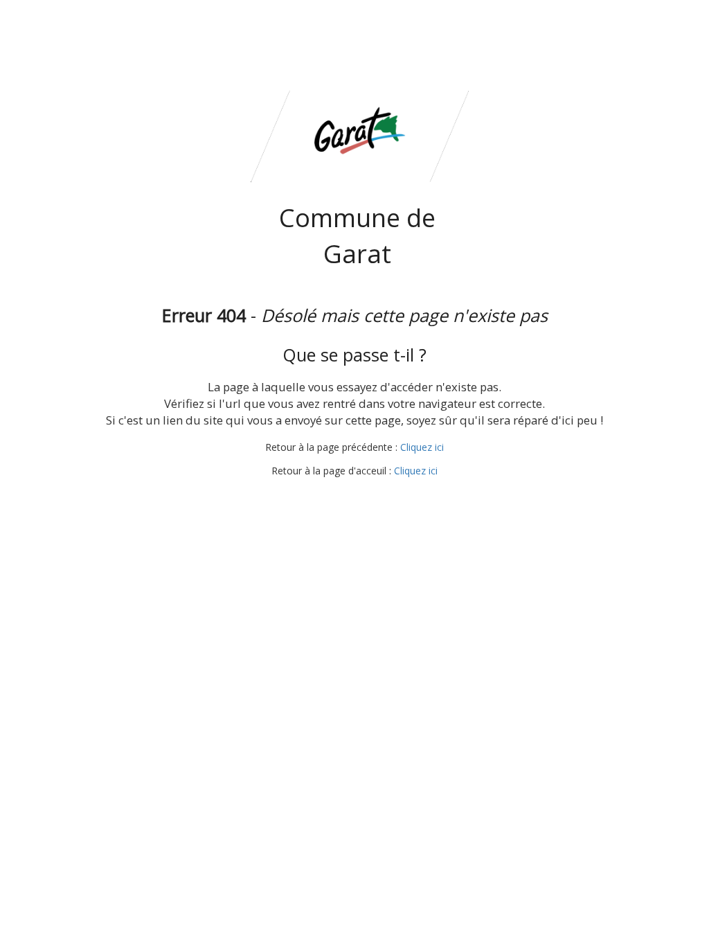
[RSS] (353, 496)
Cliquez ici (422, 447)
